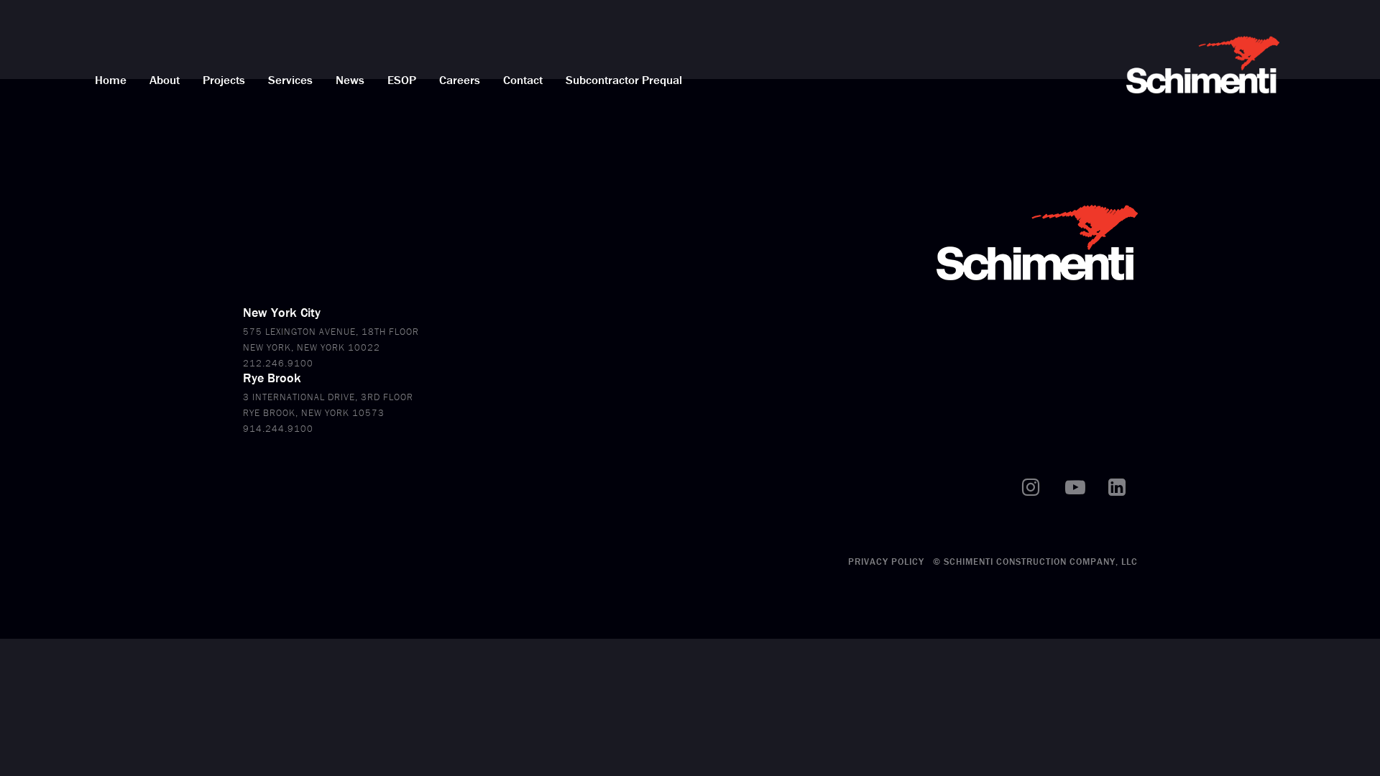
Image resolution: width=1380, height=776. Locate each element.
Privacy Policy (886, 561)
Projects (224, 80)
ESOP (401, 80)
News (350, 80)
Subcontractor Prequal (624, 80)
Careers (459, 80)
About (165, 80)
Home (110, 80)
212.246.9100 (278, 363)
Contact (523, 80)
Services (290, 80)
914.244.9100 (278, 428)
